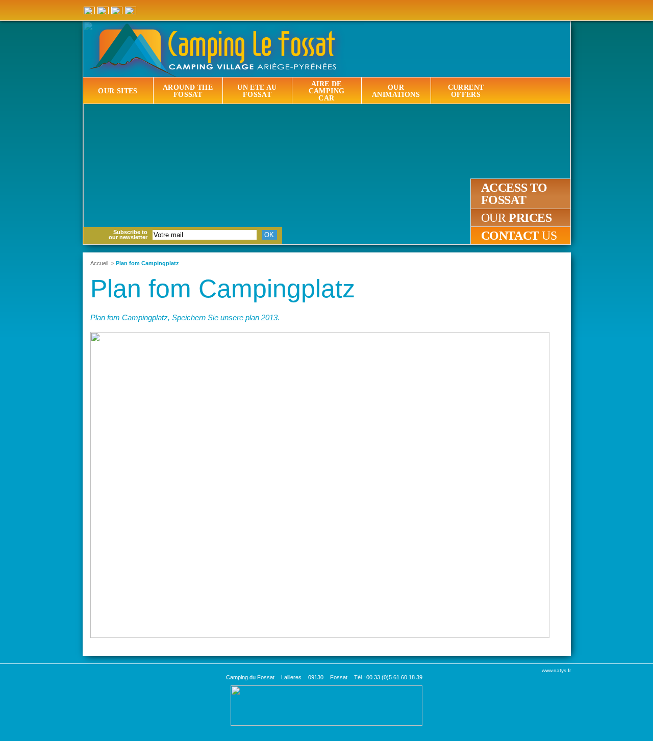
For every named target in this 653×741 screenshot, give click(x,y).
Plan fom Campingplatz (147, 263)
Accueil (99, 263)
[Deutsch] (89, 10)
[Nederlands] (130, 10)
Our (516, 217)
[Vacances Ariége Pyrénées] (326, 705)
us (519, 235)
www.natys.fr (556, 670)
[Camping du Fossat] (328, 50)
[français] (117, 10)
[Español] (103, 10)
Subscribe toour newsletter (128, 234)
